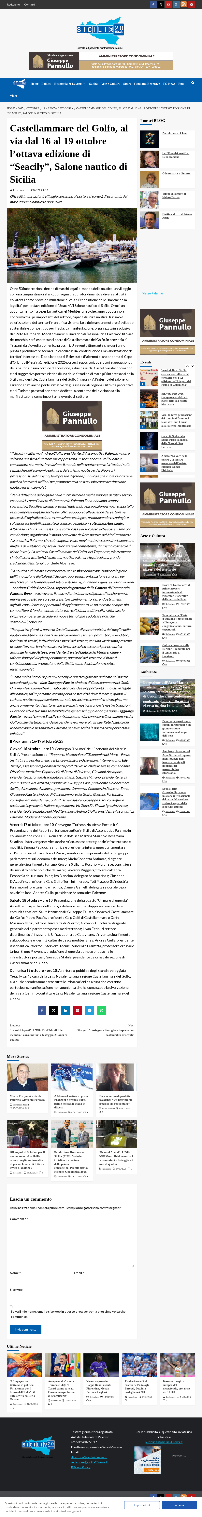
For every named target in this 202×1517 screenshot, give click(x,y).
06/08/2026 (185, 740)
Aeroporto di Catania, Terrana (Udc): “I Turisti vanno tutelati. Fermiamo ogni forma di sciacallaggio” (61, 1388)
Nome (15, 1273)
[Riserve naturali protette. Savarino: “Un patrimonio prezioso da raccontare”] (116, 1077)
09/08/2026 (165, 711)
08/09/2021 (185, 661)
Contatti (29, 4)
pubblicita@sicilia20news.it (163, 1442)
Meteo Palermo (152, 293)
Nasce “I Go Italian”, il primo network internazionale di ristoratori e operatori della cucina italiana (176, 592)
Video (14, 95)
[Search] (192, 82)
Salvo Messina (108, 1108)
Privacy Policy (80, 1467)
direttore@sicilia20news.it (89, 1457)
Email (79, 1273)
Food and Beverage (147, 83)
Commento (19, 1219)
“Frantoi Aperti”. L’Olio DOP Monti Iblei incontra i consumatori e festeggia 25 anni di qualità (38, 1032)
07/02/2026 (76, 1112)
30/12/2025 (32, 1173)
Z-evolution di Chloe (174, 133)
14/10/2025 (35, 190)
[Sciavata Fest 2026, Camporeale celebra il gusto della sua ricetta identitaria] (149, 377)
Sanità (93, 83)
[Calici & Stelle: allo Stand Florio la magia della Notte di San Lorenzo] (149, 419)
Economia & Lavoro (68, 83)
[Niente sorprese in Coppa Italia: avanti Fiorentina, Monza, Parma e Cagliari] (101, 1365)
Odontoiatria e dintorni (176, 173)
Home (34, 83)
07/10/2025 (185, 634)
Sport (127, 83)
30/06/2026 (185, 778)
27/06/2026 (185, 811)
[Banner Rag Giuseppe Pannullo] (72, 425)
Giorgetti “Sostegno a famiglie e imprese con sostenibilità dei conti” (105, 1030)
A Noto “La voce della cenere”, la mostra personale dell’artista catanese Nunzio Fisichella (174, 441)
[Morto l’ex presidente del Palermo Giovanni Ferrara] (27, 1077)
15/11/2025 (76, 1176)
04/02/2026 (124, 1108)
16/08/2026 (32, 1404)
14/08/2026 (109, 1397)
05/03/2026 (165, 574)
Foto (181, 83)
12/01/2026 (185, 604)
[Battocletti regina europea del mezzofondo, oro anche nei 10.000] (177, 1365)
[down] (84, 84)
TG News (169, 83)
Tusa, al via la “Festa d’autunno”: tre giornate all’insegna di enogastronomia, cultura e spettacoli (177, 622)
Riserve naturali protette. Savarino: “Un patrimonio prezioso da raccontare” (116, 1099)
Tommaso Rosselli (21, 1105)
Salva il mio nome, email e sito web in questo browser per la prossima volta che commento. (68, 1313)
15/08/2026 (70, 1400)
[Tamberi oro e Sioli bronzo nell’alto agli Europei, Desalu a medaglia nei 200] (139, 1365)
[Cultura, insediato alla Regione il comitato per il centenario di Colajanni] (150, 654)
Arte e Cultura (110, 83)
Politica (46, 83)
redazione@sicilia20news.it (89, 1462)
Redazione (13, 4)
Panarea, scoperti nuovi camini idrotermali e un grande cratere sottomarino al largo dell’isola (176, 728)
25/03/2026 (18, 1108)
